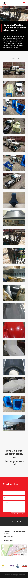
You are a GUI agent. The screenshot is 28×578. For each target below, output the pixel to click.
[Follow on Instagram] (21, 521)
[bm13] (14, 300)
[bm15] (14, 337)
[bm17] (14, 374)
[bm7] (14, 189)
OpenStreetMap (17, 554)
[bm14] (14, 319)
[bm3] (14, 114)
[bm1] (14, 77)
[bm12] (14, 281)
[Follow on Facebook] (8, 521)
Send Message (18, 513)
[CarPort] (14, 430)
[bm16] (14, 356)
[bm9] (14, 226)
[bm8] (14, 207)
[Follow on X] (12, 521)
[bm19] (14, 411)
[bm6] (14, 170)
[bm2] (14, 96)
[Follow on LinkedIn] (17, 521)
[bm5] (14, 152)
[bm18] (14, 393)
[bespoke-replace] (14, 263)
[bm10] (14, 244)
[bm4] (14, 133)
